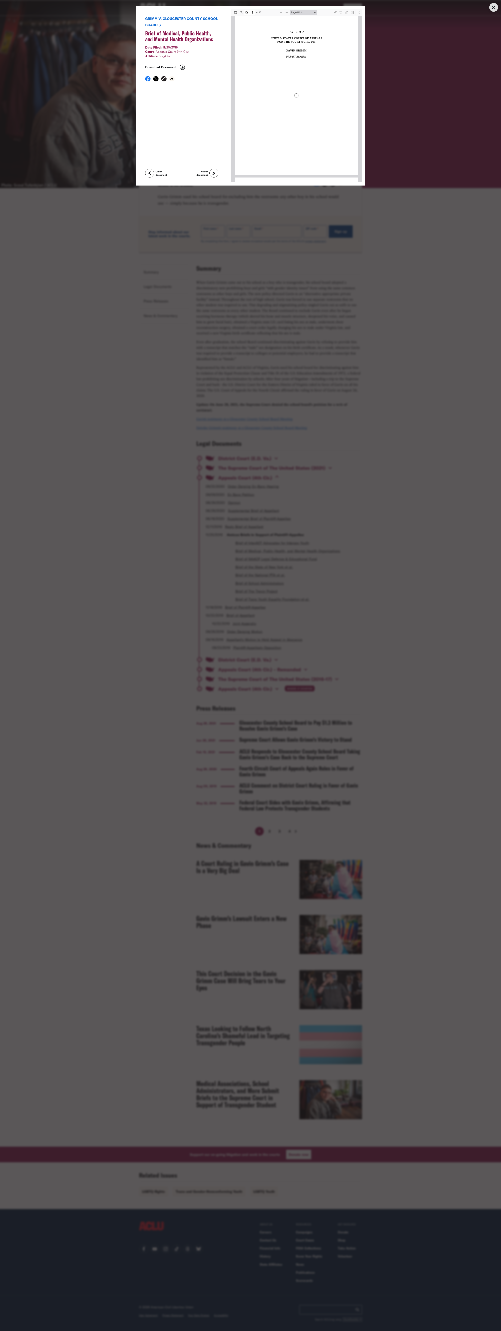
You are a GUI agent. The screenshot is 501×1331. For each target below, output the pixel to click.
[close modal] (494, 7)
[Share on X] (156, 80)
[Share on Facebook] (147, 80)
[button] (164, 79)
